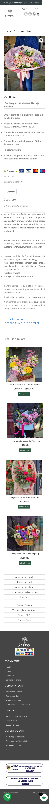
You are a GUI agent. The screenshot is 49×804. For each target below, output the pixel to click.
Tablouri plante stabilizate (24, 610)
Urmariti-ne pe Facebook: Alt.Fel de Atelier (21, 321)
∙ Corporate (9, 675)
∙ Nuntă (8, 667)
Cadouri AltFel (24, 615)
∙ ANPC (8, 749)
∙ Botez (8, 671)
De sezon (17, 181)
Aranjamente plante (24, 587)
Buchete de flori (24, 582)
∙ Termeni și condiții (13, 745)
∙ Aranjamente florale (13, 692)
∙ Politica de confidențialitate (16, 741)
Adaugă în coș (24, 394)
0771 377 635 (32, 8)
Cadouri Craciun (24, 605)
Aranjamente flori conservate (24, 592)
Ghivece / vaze (24, 620)
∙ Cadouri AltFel (11, 720)
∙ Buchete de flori (12, 696)
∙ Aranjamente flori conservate (17, 704)
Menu (44, 2)
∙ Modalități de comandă (15, 737)
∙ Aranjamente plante (13, 700)
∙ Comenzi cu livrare (13, 680)
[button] (41, 40)
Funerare (24, 597)
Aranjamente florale (24, 577)
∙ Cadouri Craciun (12, 725)
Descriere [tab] (11, 192)
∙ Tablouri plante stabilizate (16, 716)
